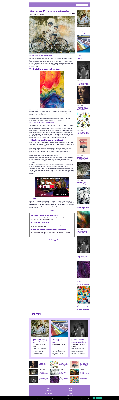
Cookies (61, 5)
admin (43, 344)
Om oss (56, 5)
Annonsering (50, 5)
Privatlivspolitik (99, 398)
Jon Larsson (41, 14)
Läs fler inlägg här (52, 240)
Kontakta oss (67, 5)
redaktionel (72, 13)
